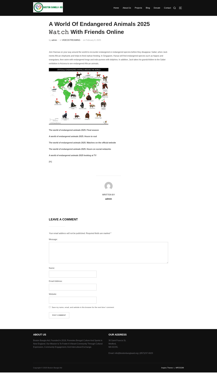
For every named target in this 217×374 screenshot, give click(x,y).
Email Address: (55, 281)
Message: (53, 239)
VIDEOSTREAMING (71, 40)
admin (54, 40)
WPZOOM (180, 368)
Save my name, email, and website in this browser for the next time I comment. (83, 307)
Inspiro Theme (167, 368)
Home (116, 8)
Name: (52, 268)
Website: (53, 294)
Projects (138, 8)
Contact (167, 8)
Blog (148, 8)
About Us (127, 8)
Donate (157, 8)
